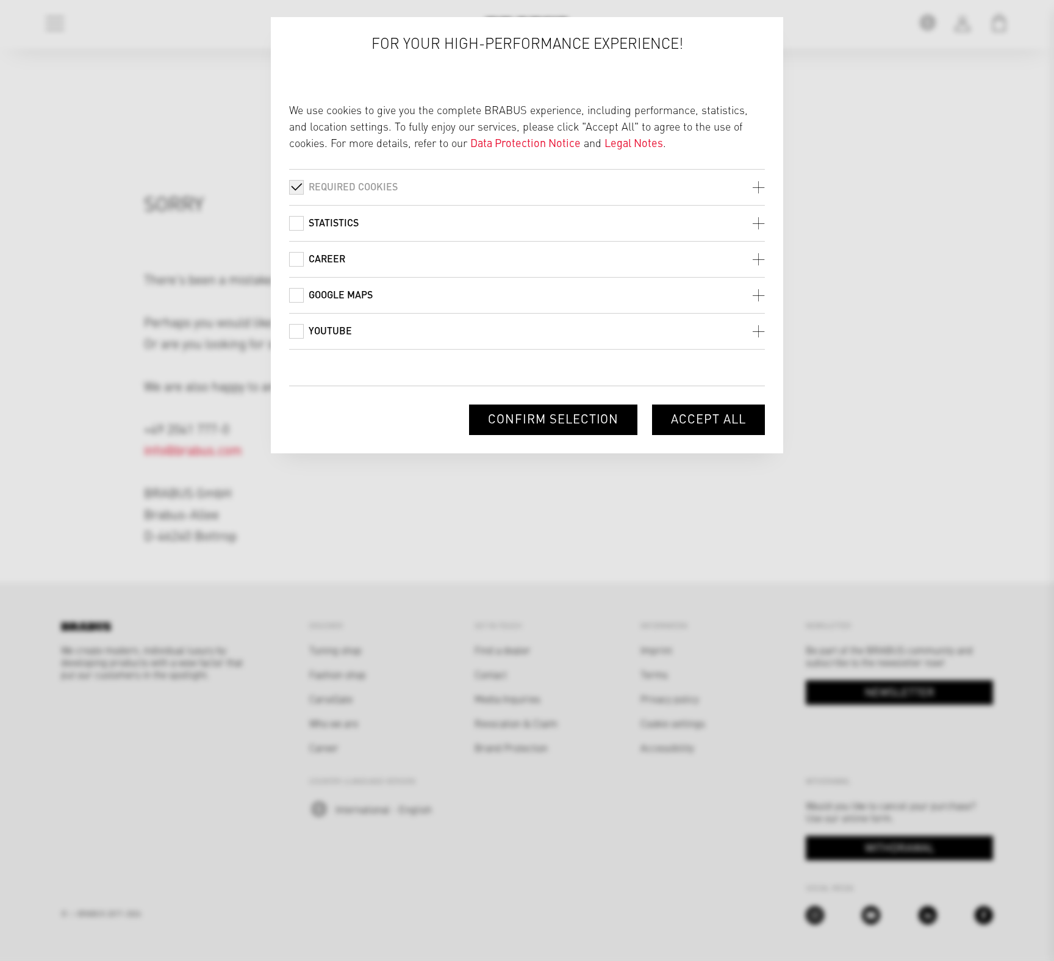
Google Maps (341, 294)
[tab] (527, 187)
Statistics (334, 222)
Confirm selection (553, 418)
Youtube (330, 330)
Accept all (708, 418)
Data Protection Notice (525, 142)
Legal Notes (633, 142)
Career (327, 258)
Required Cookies (353, 186)
